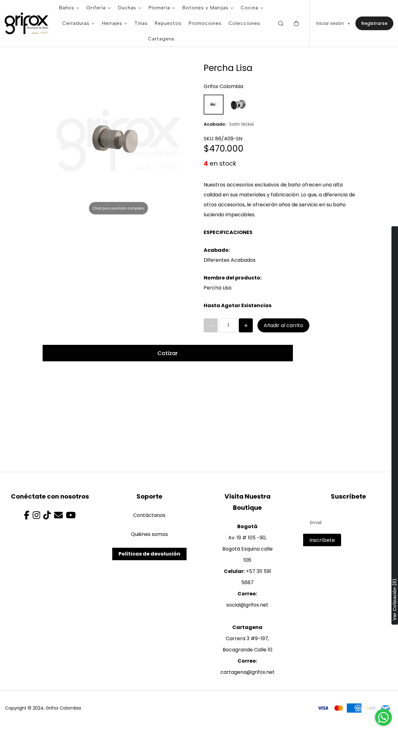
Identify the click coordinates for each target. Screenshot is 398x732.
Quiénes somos (149, 534)
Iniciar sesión (330, 23)
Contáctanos (149, 515)
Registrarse (374, 23)
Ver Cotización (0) (394, 599)
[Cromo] (238, 105)
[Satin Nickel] (214, 105)
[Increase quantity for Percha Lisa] (246, 325)
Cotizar (167, 353)
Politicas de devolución (149, 553)
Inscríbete (322, 540)
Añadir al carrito (283, 325)
